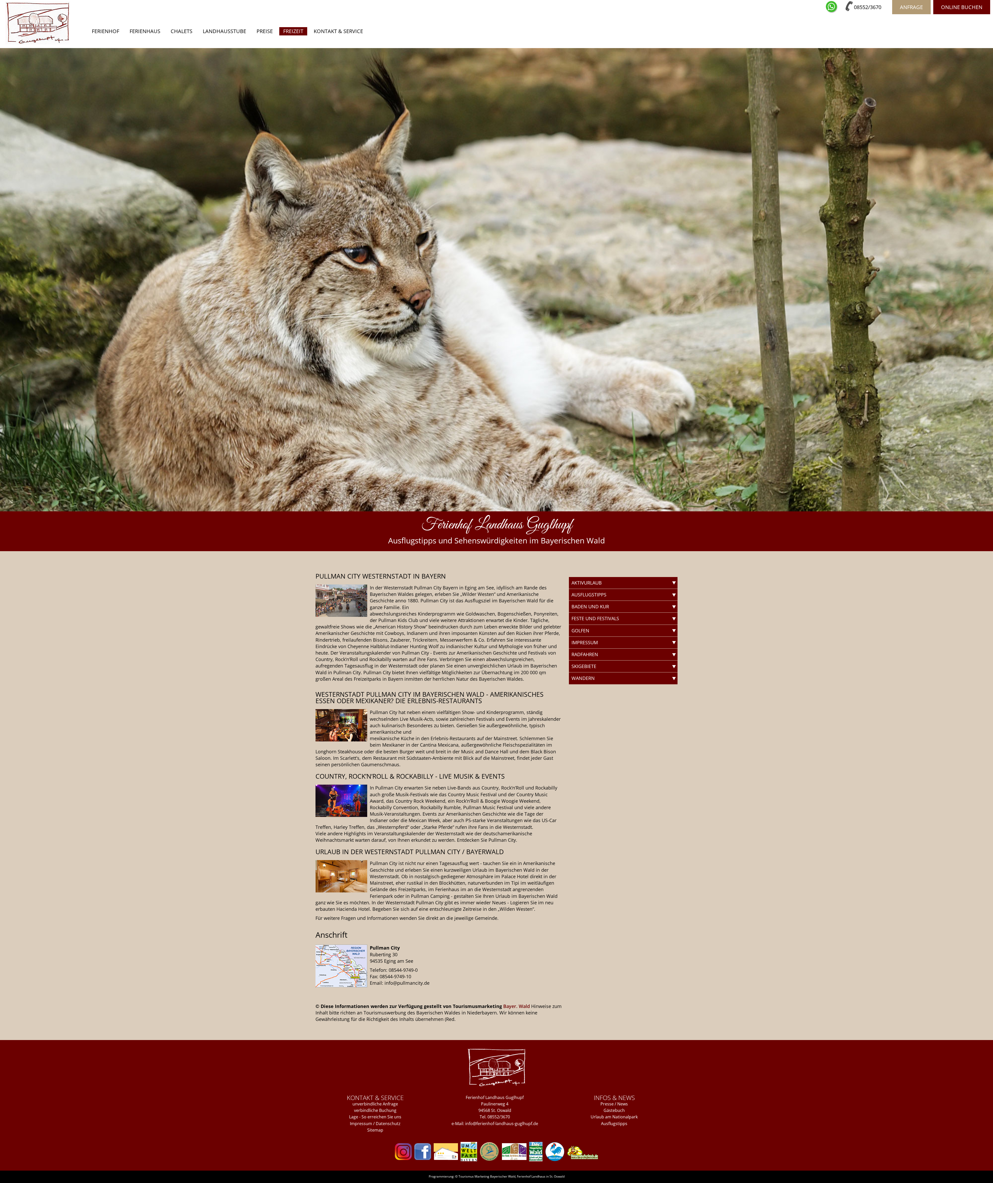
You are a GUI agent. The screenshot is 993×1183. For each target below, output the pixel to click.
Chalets (181, 31)
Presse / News (614, 1104)
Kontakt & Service (338, 31)
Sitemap (375, 1130)
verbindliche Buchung (375, 1110)
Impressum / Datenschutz (375, 1123)
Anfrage (911, 7)
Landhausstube (224, 31)
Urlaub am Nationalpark (614, 1117)
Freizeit (293, 31)
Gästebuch (614, 1110)
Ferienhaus (145, 31)
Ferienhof (105, 31)
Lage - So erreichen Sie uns (375, 1117)
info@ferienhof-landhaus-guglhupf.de (501, 1123)
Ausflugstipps (614, 1123)
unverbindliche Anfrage (375, 1104)
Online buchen (961, 7)
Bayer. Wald (516, 1006)
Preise (265, 31)
